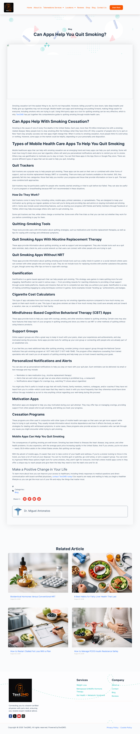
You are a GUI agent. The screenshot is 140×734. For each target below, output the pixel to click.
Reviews (80, 7)
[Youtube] (19, 716)
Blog (93, 7)
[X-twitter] (15, 716)
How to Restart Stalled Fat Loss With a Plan (30, 651)
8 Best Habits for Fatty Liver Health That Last (95, 596)
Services (82, 680)
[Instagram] (23, 716)
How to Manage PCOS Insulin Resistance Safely (96, 651)
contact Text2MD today (62, 476)
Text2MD (20, 114)
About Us (38, 7)
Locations (69, 7)
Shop (88, 7)
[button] (25, 499)
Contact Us (101, 7)
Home (29, 7)
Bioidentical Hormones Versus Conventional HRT (32, 596)
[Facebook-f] (10, 716)
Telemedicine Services (52, 7)
